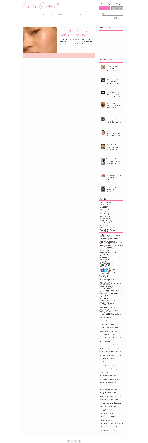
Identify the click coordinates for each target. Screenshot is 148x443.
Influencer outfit (104, 372)
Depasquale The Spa (106, 324)
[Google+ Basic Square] (109, 270)
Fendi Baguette (104, 341)
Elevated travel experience (108, 328)
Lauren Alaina (115, 379)
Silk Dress (117, 427)
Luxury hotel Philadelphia (108, 389)
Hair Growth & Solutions (107, 358)
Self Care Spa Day (105, 427)
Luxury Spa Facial (105, 386)
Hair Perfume (104, 362)
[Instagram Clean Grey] (79, 441)
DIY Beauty (107, 317)
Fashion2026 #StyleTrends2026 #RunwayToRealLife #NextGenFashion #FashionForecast (111, 338)
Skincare (113, 430)
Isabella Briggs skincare (107, 376)
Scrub (121, 424)
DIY (100, 317)
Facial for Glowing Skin (107, 334)
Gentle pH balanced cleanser (109, 348)
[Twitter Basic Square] (105, 270)
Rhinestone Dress (105, 420)
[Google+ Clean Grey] (75, 441)
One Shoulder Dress (111, 400)
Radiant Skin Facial (106, 413)
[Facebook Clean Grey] (68, 441)
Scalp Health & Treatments (108, 424)
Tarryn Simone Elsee (106, 434)
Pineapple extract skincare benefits (111, 410)
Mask (101, 400)
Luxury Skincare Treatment (108, 382)
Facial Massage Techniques (109, 331)
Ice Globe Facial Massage (108, 369)
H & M (120, 355)
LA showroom (104, 379)
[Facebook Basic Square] (102, 270)
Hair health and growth (107, 365)
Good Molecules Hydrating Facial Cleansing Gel (111, 352)
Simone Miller (104, 430)
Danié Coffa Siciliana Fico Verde (110, 321)
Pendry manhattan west (107, 406)
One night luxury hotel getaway (110, 403)
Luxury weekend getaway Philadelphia (111, 396)
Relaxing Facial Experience (108, 417)
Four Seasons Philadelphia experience (111, 345)
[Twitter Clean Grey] (72, 441)
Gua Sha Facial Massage (108, 355)
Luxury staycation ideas (107, 393)
